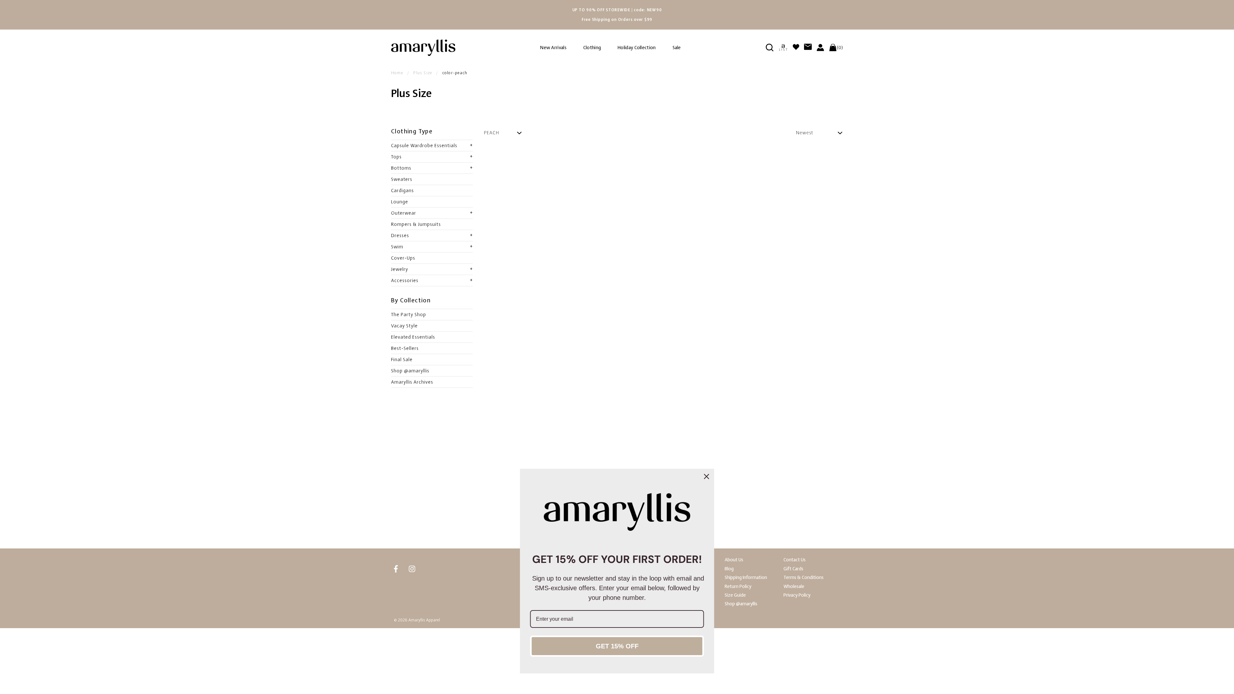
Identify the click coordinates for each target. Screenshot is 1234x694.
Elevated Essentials (413, 337)
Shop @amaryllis (410, 370)
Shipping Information (746, 577)
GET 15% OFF (617, 646)
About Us (734, 560)
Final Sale (402, 359)
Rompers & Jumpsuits (416, 224)
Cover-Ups (403, 258)
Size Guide (735, 595)
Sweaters (401, 179)
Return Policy (738, 586)
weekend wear (779, 462)
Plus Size (422, 73)
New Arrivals (553, 47)
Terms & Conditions (803, 577)
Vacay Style (404, 325)
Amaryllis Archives (412, 382)
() (840, 47)
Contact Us (794, 560)
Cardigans (402, 190)
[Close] (706, 476)
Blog (729, 569)
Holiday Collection (637, 47)
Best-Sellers (405, 348)
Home (397, 73)
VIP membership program (465, 525)
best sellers (719, 462)
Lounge (399, 201)
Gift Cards (793, 569)
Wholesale (793, 586)
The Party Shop (408, 314)
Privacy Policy (796, 595)
